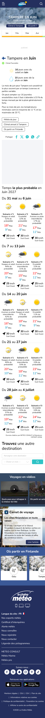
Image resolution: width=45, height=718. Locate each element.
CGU (21, 693)
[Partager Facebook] (16, 137)
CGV (27, 693)
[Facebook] (6, 672)
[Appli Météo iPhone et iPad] (13, 684)
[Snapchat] (19, 672)
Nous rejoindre (9, 634)
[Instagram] (25, 672)
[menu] (4, 4)
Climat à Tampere (15, 25)
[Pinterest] (31, 672)
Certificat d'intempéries (13, 622)
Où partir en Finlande (13, 129)
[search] (41, 4)
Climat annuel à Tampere (15, 124)
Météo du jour (10, 119)
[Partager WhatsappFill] (32, 137)
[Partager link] (38, 137)
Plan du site (36, 693)
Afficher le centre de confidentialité (23, 705)
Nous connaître (9, 630)
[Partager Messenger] (27, 137)
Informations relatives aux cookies (23, 697)
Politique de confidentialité (13, 701)
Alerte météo (8, 626)
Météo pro (7, 660)
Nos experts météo (11, 617)
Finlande (9, 9)
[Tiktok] (38, 672)
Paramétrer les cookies (35, 701)
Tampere (15, 9)
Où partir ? (32, 25)
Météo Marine (8, 655)
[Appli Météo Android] (31, 684)
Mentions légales (11, 693)
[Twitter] (13, 672)
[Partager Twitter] (22, 137)
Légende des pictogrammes (16, 643)
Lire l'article (33, 542)
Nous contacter (9, 639)
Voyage (3, 9)
